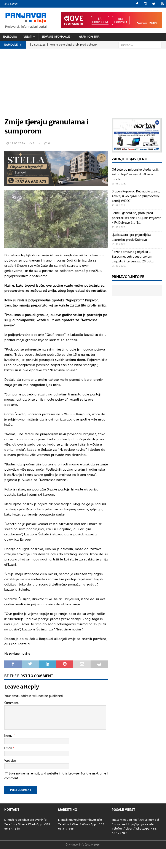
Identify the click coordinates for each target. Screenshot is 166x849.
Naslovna (10, 36)
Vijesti (28, 36)
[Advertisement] (83, 85)
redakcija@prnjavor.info (31, 819)
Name (8, 736)
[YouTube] (162, 4)
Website (10, 761)
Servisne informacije (56, 36)
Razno (37, 143)
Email (8, 748)
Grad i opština (89, 36)
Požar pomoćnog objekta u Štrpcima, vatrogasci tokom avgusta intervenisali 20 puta (132, 256)
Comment (11, 703)
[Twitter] (154, 4)
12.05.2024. (18, 143)
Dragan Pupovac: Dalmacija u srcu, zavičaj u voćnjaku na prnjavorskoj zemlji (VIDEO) (136, 196)
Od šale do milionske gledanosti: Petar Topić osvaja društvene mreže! (135, 174)
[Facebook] (137, 4)
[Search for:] (140, 44)
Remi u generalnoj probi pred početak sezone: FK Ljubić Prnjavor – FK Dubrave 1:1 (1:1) (136, 218)
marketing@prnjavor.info (85, 819)
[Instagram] (145, 4)
